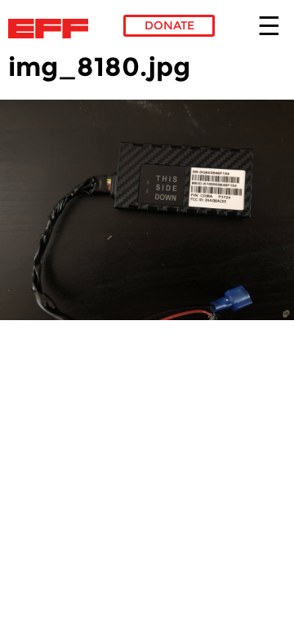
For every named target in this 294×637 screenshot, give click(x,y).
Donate (169, 25)
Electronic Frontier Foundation (52, 28)
